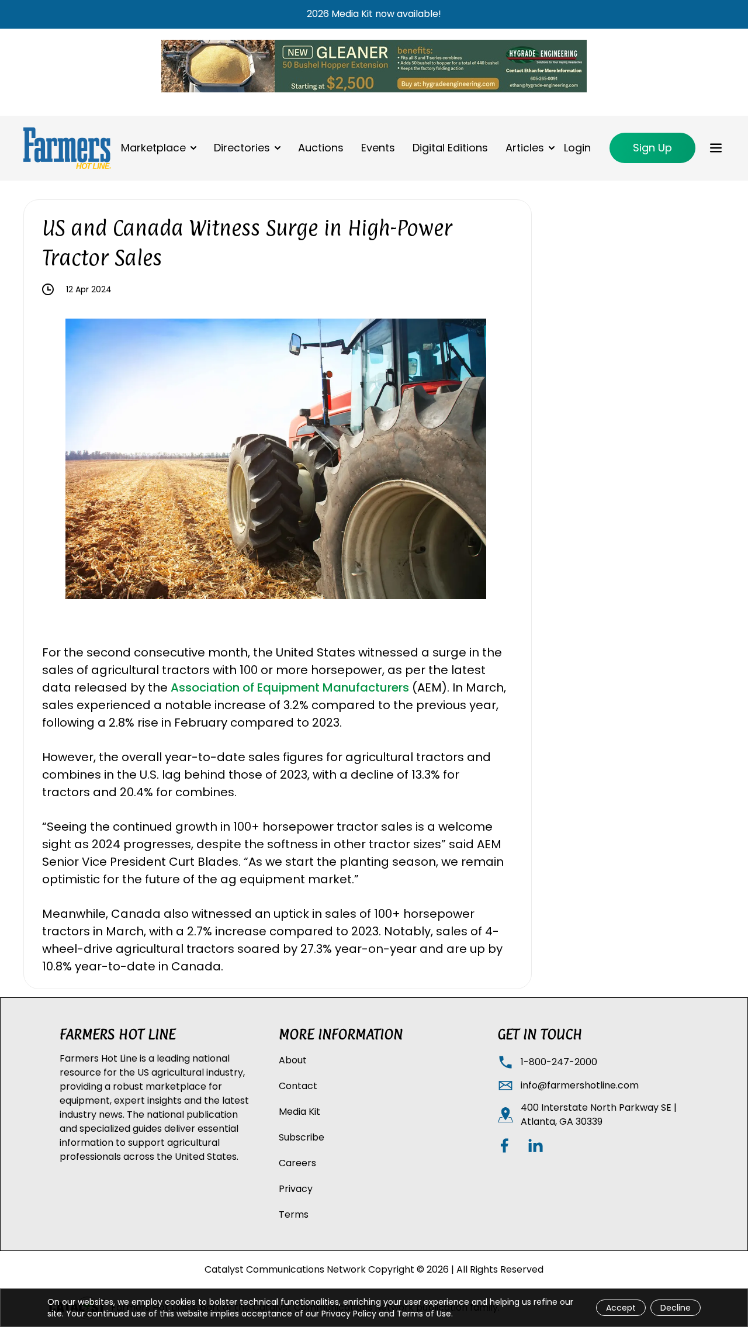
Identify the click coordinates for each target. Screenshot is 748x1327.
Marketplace (153, 147)
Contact (298, 1086)
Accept (621, 1308)
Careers (297, 1163)
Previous (57, 461)
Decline (675, 1308)
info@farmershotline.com (580, 1085)
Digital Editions (450, 147)
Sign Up (652, 147)
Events (378, 147)
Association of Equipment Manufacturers (290, 687)
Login (577, 147)
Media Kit (299, 1111)
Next (495, 461)
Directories (242, 147)
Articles (524, 147)
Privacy (296, 1188)
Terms (294, 1214)
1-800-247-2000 (559, 1062)
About (293, 1060)
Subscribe (301, 1137)
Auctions (321, 147)
